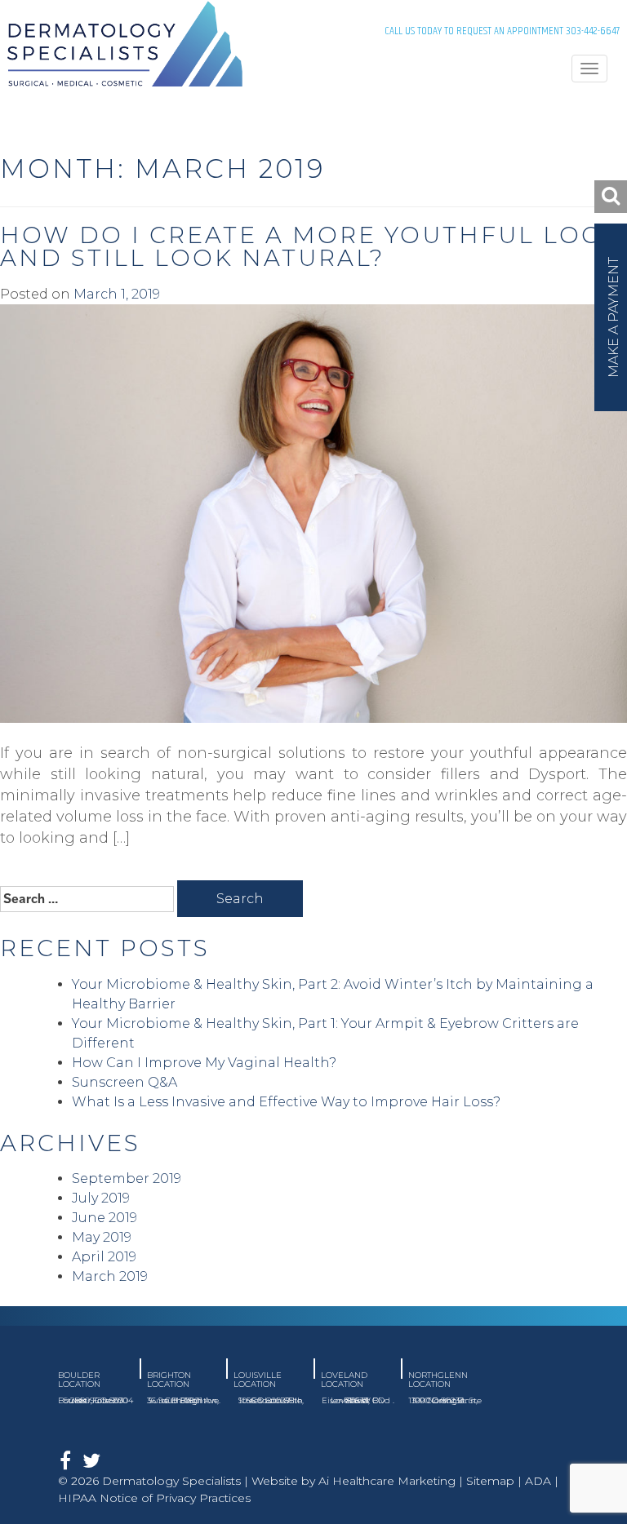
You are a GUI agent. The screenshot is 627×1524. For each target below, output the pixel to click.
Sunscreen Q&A (124, 1082)
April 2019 (104, 1257)
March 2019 (110, 1276)
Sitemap (490, 1480)
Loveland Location (344, 1379)
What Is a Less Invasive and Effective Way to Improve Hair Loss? (286, 1102)
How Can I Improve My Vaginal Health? (204, 1062)
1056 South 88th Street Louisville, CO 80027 (271, 1400)
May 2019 (101, 1237)
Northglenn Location (438, 1379)
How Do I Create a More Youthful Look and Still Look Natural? (311, 246)
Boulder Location (79, 1379)
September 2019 (126, 1178)
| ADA (532, 1480)
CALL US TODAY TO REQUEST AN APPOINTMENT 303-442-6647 (502, 31)
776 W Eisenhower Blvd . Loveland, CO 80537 (358, 1400)
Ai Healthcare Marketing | (392, 1480)
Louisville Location (257, 1379)
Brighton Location (169, 1379)
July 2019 (101, 1198)
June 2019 (104, 1217)
